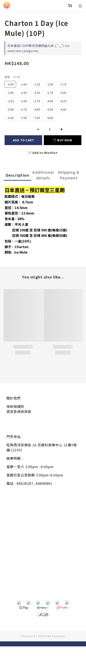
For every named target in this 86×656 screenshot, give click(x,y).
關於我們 (13, 398)
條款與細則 (15, 406)
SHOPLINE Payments (51, 636)
